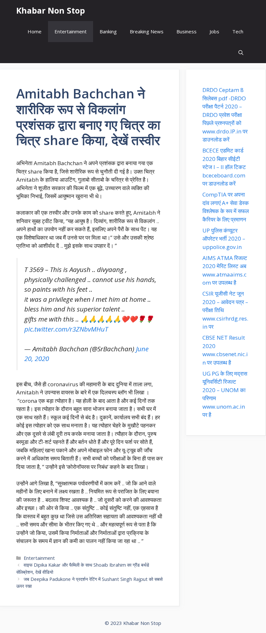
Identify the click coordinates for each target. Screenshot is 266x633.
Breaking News (146, 31)
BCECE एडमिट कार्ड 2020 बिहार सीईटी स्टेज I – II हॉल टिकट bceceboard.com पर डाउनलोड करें (224, 167)
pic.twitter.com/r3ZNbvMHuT (66, 328)
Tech (237, 31)
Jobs (214, 31)
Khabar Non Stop (50, 10)
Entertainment (70, 31)
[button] (241, 52)
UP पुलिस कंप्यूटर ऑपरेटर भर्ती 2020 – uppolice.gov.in (223, 239)
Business (186, 31)
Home (35, 31)
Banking (108, 31)
